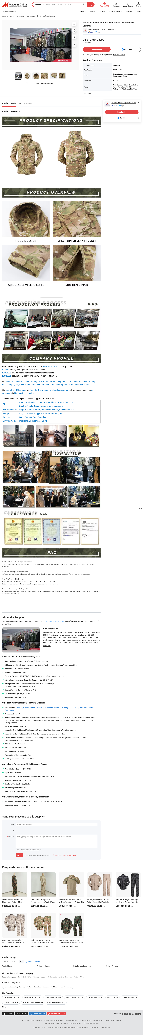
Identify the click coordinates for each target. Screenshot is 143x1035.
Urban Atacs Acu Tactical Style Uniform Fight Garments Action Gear (13, 942)
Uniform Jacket (112, 997)
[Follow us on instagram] (130, 1014)
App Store (8, 1014)
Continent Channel (97, 1020)
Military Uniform (23, 707)
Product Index (109, 1020)
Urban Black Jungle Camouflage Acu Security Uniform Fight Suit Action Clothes (127, 902)
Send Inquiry (97, 49)
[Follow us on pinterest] (136, 1014)
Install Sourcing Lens (58, 1014)
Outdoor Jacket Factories (74, 997)
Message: (11, 836)
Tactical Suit (58, 707)
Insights (118, 1020)
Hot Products (26, 1020)
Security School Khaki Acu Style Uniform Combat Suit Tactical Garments (98, 902)
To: (14, 830)
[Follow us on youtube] (133, 1014)
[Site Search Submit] (91, 4)
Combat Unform (36, 707)
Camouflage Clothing (47, 16)
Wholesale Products (71, 1020)
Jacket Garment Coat (130, 997)
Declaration (94, 1027)
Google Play (21, 1014)
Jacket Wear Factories (11, 997)
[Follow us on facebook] (123, 1014)
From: (13, 825)
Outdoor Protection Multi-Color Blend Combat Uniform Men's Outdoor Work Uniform (13, 902)
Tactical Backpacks (43, 966)
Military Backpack (80, 707)
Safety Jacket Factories (32, 997)
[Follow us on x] (126, 1014)
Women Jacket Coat (11, 1003)
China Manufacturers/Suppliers (53, 1020)
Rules (139, 11)
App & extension (114, 11)
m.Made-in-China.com (76, 1023)
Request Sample (119, 55)
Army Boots (68, 707)
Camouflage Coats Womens (39, 987)
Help (102, 11)
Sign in (138, 6)
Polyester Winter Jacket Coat (33, 1003)
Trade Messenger (37, 1014)
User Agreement (83, 1027)
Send (19, 855)
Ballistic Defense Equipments (81, 966)
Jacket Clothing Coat (95, 997)
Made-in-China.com (62, 1023)
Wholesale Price (84, 1020)
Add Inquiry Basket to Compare (41, 83)
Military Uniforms (112, 966)
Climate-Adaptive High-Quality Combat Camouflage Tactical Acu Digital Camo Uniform (42, 902)
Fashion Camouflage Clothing (14, 987)
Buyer (92, 11)
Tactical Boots (7, 966)
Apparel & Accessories (16, 16)
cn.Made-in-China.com (92, 1023)
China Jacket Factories (53, 997)
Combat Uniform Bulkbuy (56, 1003)
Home (4, 16)
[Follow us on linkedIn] (139, 1014)
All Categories (10, 11)
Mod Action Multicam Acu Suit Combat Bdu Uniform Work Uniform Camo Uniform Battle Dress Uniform (43, 942)
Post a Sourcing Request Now (64, 855)
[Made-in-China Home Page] (14, 4)
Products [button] (38, 4)
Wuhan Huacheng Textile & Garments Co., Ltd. (104, 30)
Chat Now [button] (128, 49)
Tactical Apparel (32, 16)
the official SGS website (55, 621)
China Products (37, 1020)
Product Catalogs (33, 961)
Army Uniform (48, 707)
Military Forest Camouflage (62, 987)
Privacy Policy (105, 1027)
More (4, 1007)
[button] (84, 4)
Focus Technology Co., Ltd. (56, 1027)
